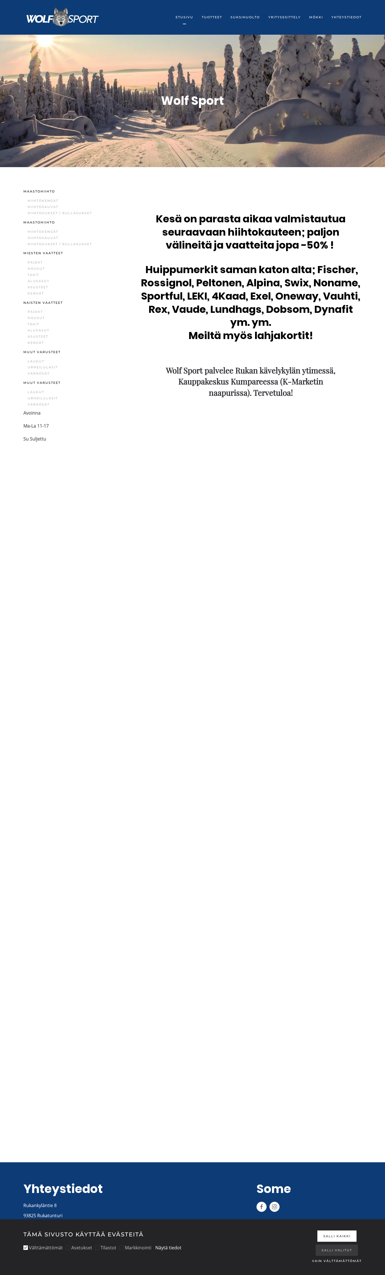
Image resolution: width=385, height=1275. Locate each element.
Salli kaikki (337, 1236)
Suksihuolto (245, 17)
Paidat (35, 262)
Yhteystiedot (346, 17)
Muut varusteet (42, 352)
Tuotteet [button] (212, 17)
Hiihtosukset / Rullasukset (60, 213)
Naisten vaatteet (43, 303)
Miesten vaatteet (43, 253)
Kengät (36, 293)
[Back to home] (62, 17)
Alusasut (38, 281)
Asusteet (38, 287)
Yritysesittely (284, 17)
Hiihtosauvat (43, 207)
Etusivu (184, 17)
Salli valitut (337, 1250)
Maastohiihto (39, 191)
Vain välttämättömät (337, 1261)
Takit (33, 275)
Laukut (36, 361)
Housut (36, 269)
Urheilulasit (43, 367)
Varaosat (39, 373)
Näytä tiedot (168, 1248)
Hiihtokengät (43, 201)
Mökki (316, 17)
